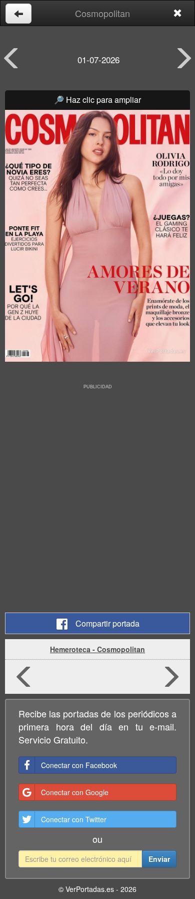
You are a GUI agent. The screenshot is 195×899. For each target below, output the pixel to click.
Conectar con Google (74, 792)
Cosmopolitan (102, 13)
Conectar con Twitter (73, 819)
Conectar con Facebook (79, 765)
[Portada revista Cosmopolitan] (97, 236)
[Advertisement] (97, 489)
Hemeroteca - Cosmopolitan (97, 649)
